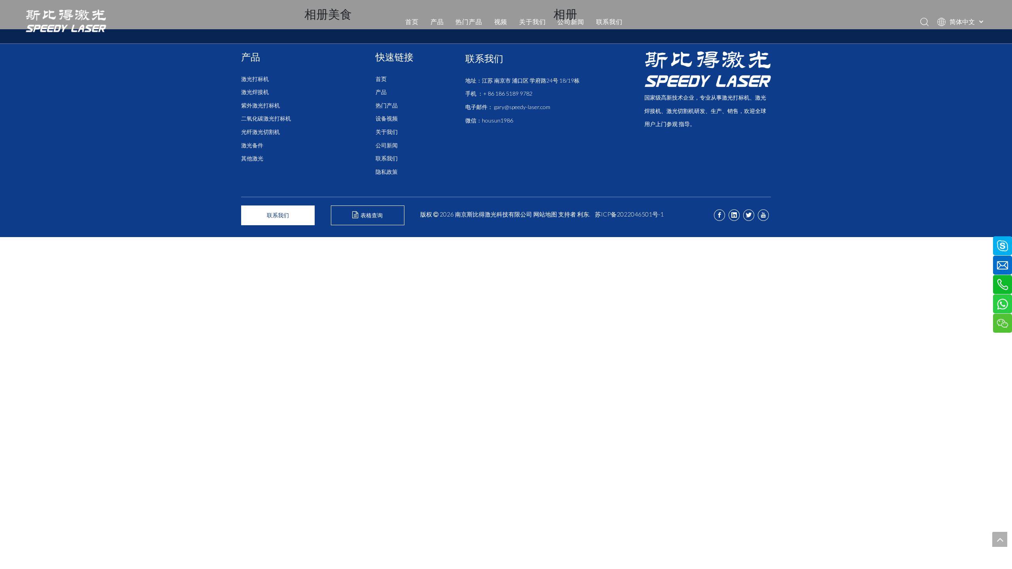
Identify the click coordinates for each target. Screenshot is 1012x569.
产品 (437, 21)
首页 (412, 21)
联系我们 (609, 21)
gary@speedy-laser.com (522, 107)
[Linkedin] (734, 215)
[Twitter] (748, 215)
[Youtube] (763, 215)
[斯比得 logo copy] (707, 69)
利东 (583, 214)
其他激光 (252, 158)
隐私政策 (387, 171)
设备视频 (387, 118)
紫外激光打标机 (260, 105)
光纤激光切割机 (260, 131)
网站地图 (545, 214)
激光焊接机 (255, 92)
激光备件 (252, 145)
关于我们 (532, 21)
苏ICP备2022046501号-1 (629, 214)
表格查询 (370, 215)
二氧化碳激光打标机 (266, 118)
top (999, 539)
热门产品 (468, 21)
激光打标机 (255, 78)
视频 (501, 21)
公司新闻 (570, 21)
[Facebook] (719, 215)
